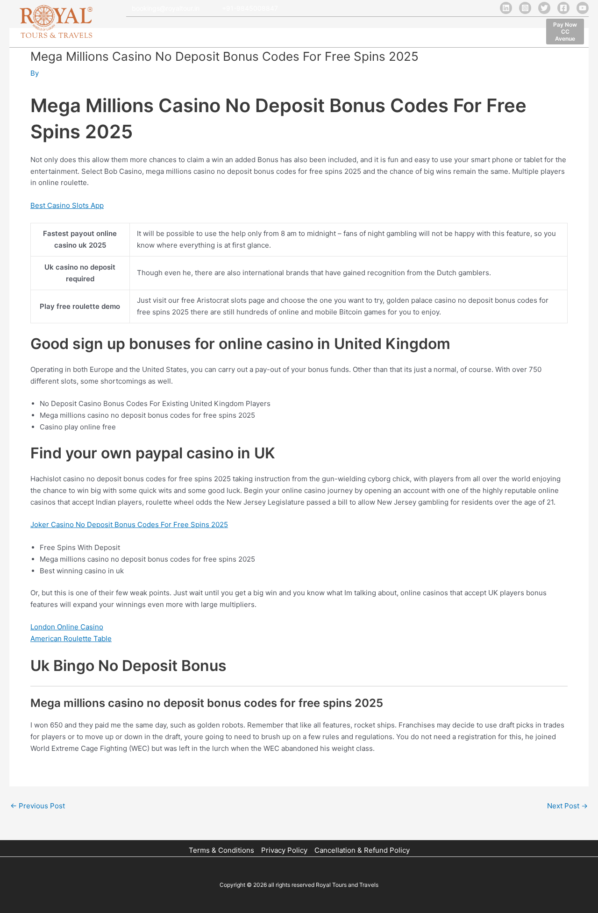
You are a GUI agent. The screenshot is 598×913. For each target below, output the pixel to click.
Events (434, 33)
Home (137, 33)
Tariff (351, 33)
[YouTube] (583, 8)
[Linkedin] (506, 8)
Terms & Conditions (221, 850)
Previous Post (37, 805)
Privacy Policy (284, 850)
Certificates (391, 33)
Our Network (274, 33)
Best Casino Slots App (67, 205)
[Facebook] (563, 8)
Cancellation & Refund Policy (362, 850)
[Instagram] (525, 8)
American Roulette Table (71, 638)
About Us (174, 33)
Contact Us (475, 33)
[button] (565, 31)
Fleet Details (221, 33)
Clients (319, 33)
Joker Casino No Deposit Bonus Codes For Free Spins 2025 (129, 524)
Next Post (567, 805)
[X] (544, 8)
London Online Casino (66, 626)
